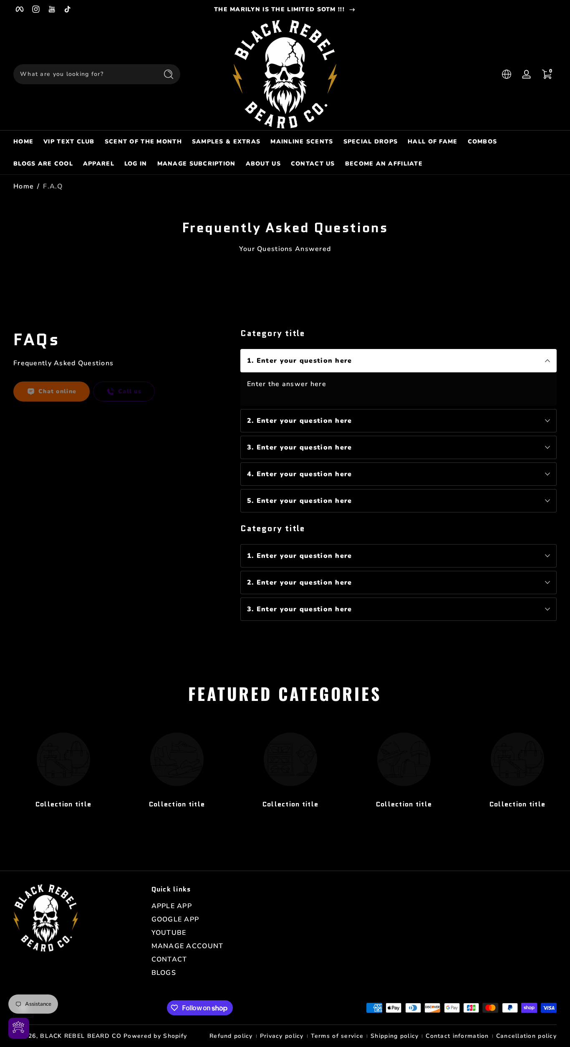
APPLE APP (171, 906)
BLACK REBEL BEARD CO (80, 1036)
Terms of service (337, 1036)
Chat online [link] (57, 391)
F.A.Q (52, 186)
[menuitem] (216, 906)
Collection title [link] (63, 804)
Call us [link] (129, 391)
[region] (285, 9)
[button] (507, 74)
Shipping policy (395, 1036)
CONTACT (169, 959)
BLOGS (163, 972)
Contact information (457, 1036)
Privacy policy (282, 1036)
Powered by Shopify (155, 1036)
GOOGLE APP (175, 919)
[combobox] (83, 74)
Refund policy (231, 1036)
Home (23, 186)
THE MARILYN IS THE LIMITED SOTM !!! (279, 9)
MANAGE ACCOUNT (187, 946)
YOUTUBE (169, 932)
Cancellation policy (526, 1036)
